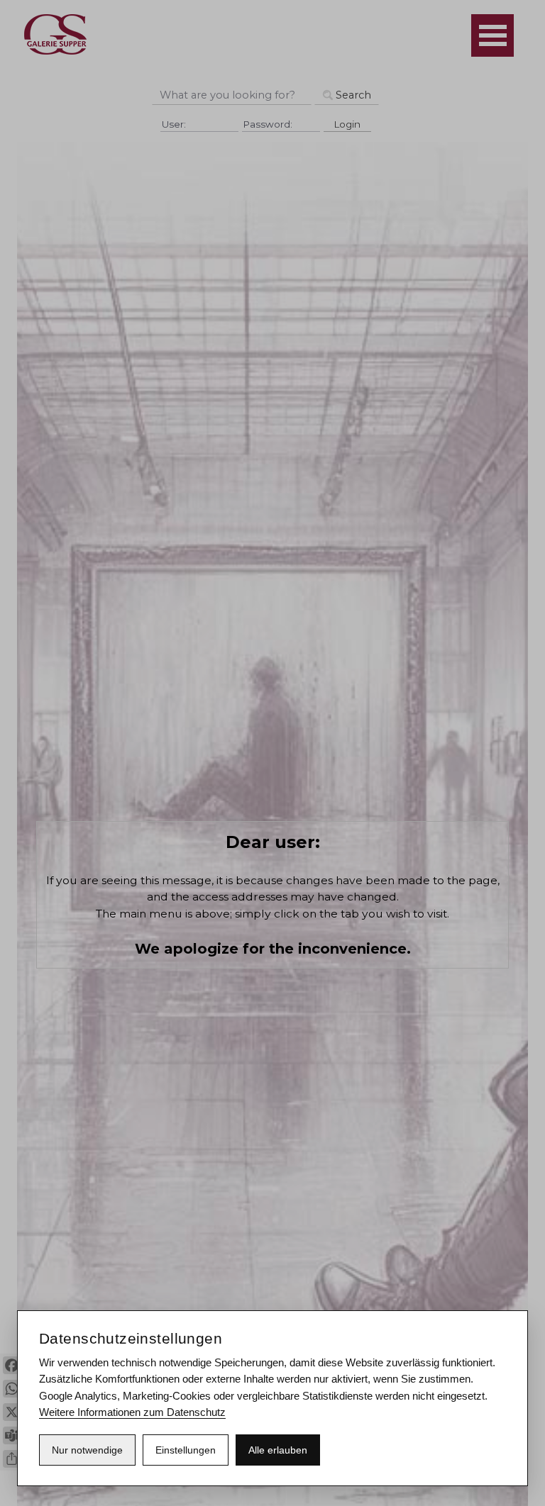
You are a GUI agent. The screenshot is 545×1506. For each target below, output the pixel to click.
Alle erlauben (277, 1450)
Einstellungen (185, 1450)
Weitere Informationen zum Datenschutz (132, 1412)
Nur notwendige (87, 1450)
